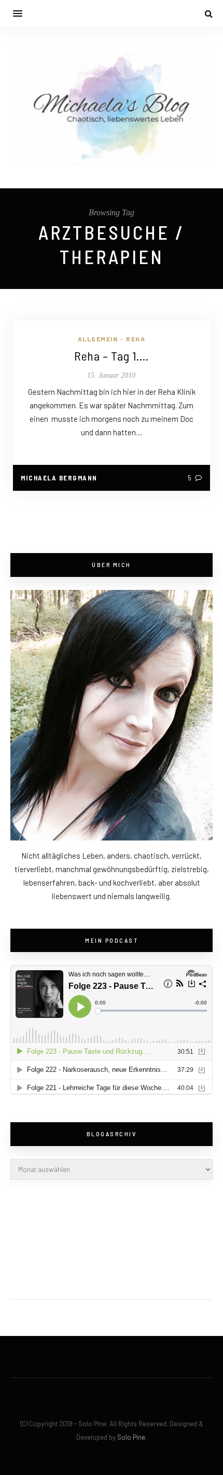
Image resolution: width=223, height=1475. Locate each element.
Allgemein (98, 338)
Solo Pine (131, 1437)
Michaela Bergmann (59, 478)
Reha (135, 338)
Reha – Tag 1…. (111, 355)
